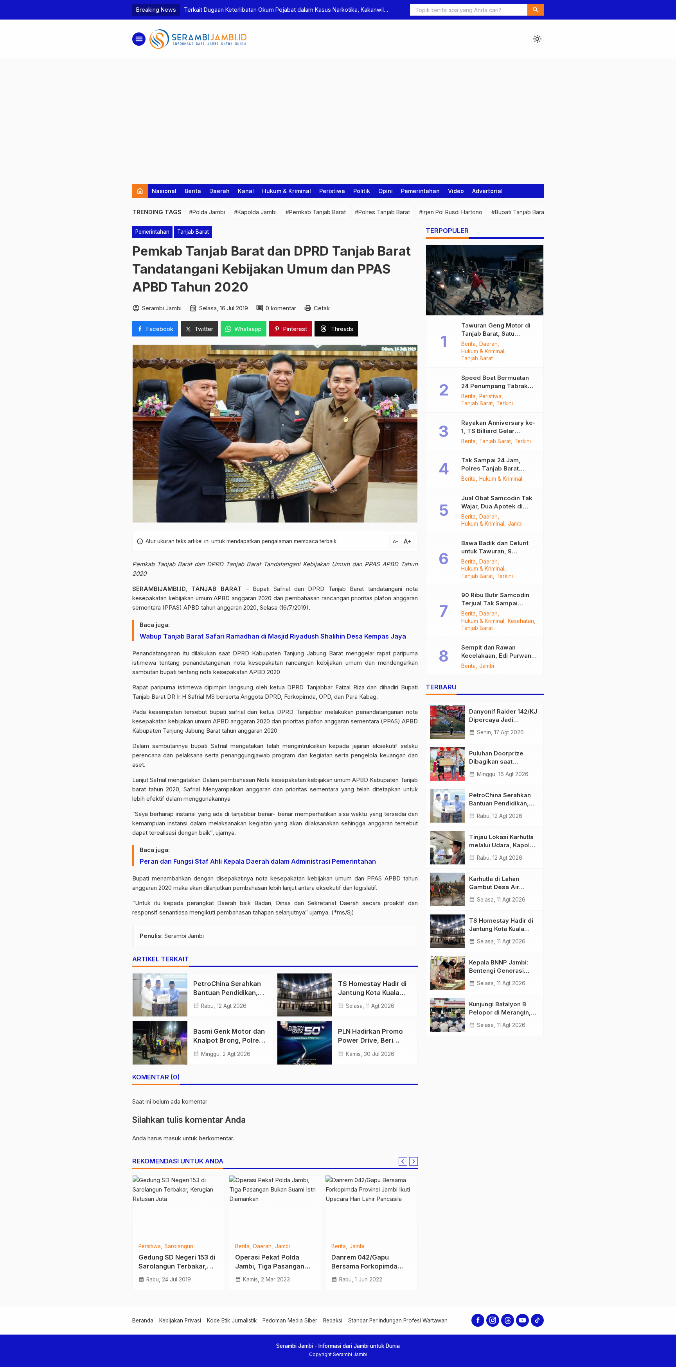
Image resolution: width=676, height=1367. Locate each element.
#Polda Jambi (207, 212)
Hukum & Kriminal (286, 191)
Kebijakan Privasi (180, 1320)
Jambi (282, 1246)
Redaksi (332, 1320)
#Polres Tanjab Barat (382, 212)
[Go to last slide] (403, 1161)
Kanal (246, 191)
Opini (385, 191)
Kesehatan (521, 621)
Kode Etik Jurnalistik (232, 1320)
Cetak (322, 308)
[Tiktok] (537, 1320)
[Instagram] (492, 1320)
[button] (535, 10)
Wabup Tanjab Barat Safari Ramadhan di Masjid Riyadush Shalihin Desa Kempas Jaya (273, 636)
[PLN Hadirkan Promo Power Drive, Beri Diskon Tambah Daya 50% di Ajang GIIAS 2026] (304, 1042)
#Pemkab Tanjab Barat (316, 212)
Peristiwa (332, 191)
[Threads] (507, 1320)
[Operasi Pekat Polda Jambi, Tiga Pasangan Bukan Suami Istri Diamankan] (275, 1207)
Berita (193, 191)
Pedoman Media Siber (289, 1320)
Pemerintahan (420, 191)
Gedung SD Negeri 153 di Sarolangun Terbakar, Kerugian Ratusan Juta (176, 1266)
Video (456, 191)
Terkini (504, 403)
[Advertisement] (338, 117)
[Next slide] (413, 1161)
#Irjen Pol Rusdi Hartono (450, 212)
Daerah (219, 191)
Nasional (164, 191)
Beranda (142, 1320)
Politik (361, 191)
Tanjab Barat (193, 232)
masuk (172, 1138)
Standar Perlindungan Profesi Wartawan (398, 1320)
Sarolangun (178, 1246)
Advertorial (487, 191)
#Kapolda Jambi (255, 212)
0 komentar (281, 308)
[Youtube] (522, 1320)
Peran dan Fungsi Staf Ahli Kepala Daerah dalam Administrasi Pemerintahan (258, 861)
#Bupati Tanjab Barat (518, 212)
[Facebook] (477, 1320)
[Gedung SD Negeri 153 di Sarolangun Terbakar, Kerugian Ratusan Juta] (179, 1207)
